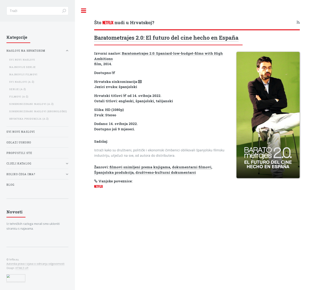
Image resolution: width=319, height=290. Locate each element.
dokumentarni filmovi (191, 167)
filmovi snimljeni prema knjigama (139, 167)
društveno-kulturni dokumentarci (166, 172)
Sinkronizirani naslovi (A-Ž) (31, 103)
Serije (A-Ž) (17, 89)
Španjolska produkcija (114, 172)
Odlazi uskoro (18, 142)
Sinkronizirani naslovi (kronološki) (38, 111)
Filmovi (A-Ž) (18, 96)
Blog (10, 184)
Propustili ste (19, 153)
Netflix (98, 186)
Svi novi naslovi (22, 59)
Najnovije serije (22, 67)
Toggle (83, 11)
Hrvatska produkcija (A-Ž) (29, 118)
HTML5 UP (21, 268)
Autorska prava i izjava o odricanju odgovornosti (35, 263)
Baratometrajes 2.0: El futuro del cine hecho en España (166, 37)
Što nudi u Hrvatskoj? (124, 22)
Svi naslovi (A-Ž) (21, 81)
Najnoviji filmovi (23, 74)
